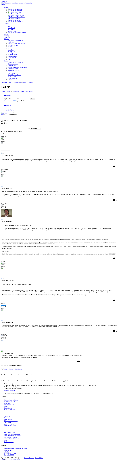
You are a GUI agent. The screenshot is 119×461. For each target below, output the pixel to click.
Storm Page (7, 416)
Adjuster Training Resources (12, 434)
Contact (10, 459)
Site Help (30, 82)
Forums (3, 91)
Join (6, 459)
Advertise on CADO (10, 453)
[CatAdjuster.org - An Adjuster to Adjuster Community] (16, 3)
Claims (9, 91)
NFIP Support (8, 422)
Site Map (10, 82)
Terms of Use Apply (9, 390)
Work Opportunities (9, 432)
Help (14, 459)
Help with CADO (9, 455)
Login (7, 1)
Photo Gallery (8, 419)
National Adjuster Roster (11, 400)
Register (3, 1)
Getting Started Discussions (11, 438)
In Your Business (9, 442)
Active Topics (10, 110)
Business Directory (9, 401)
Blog (5, 440)
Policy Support (8, 408)
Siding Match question (27, 91)
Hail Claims (16, 91)
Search (32, 99)
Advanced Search (9, 101)
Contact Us (4, 82)
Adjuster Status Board (10, 409)
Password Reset (8, 450)
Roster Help (17, 82)
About (18, 459)
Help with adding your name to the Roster (15, 448)
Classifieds (7, 403)
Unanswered (9, 105)
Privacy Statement (29, 458)
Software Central (9, 424)
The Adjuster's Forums (10, 437)
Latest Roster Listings (10, 425)
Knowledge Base (9, 404)
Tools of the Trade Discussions (12, 435)
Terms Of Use (39, 458)
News (5, 418)
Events (24, 82)
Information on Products (11, 421)
